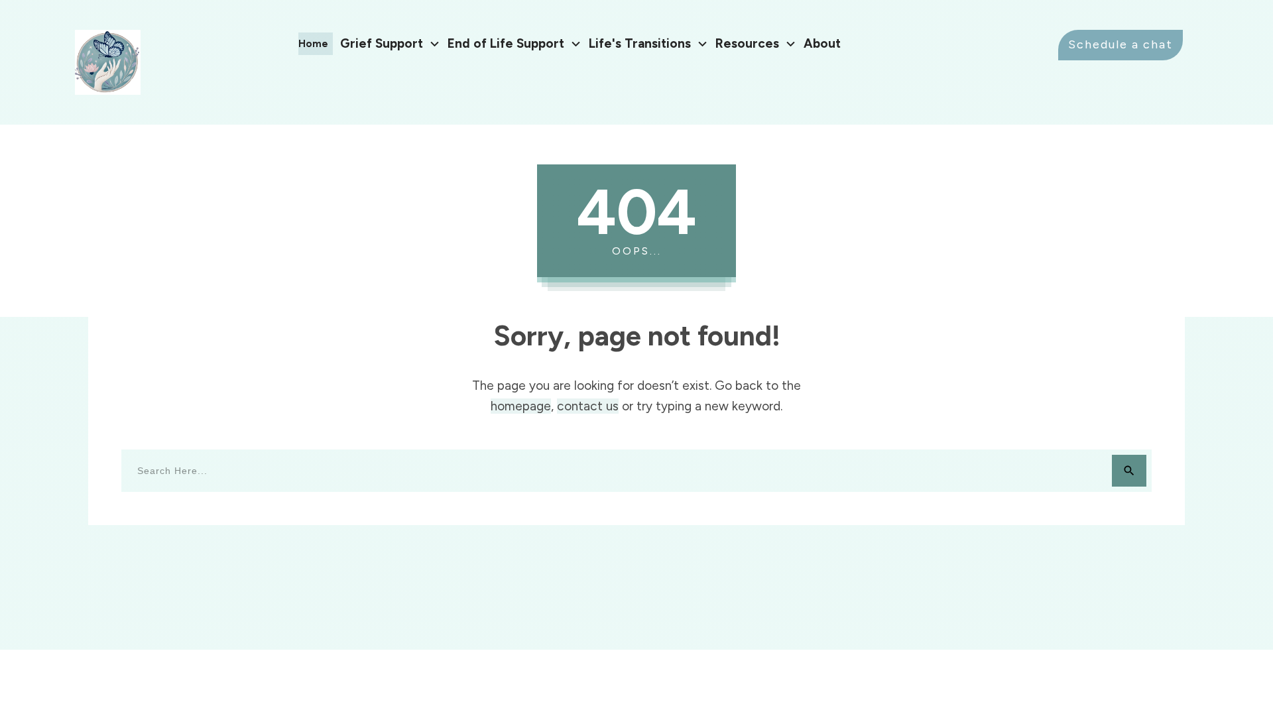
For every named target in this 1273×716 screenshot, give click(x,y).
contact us (588, 406)
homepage (521, 406)
